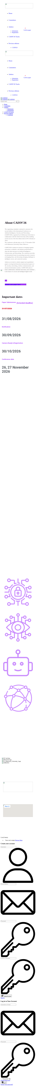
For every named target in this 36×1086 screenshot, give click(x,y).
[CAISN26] (4, 98)
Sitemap (26, 832)
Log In (4, 1083)
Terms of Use (19, 832)
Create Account (7, 996)
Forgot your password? (7, 1084)
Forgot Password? (5, 1080)
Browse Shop (18, 840)
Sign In (3, 998)
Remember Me (7, 1079)
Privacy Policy (11, 832)
